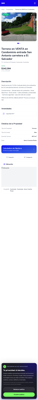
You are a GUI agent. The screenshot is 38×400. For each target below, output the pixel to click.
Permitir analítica (19, 394)
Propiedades (9, 9)
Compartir (29, 157)
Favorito (11, 157)
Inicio (2, 9)
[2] (20, 43)
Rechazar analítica (19, 389)
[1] (18, 43)
